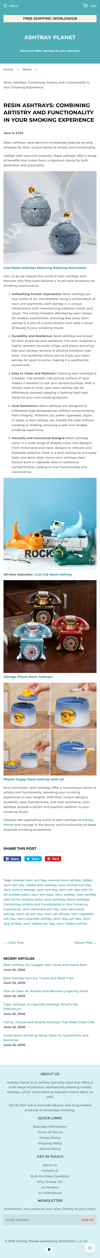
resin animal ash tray (74, 885)
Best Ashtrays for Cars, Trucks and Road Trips (38, 978)
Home (8, 69)
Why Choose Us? (50, 1182)
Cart (93, 6)
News (27, 69)
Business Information (50, 1126)
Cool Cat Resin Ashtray (53, 574)
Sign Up (87, 1220)
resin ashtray (65, 894)
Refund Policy (50, 1149)
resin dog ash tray (67, 918)
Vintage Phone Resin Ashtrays (28, 677)
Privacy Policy (50, 1137)
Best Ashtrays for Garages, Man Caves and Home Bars (45, 965)
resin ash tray (47, 889)
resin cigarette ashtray (34, 918)
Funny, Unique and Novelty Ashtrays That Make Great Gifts (49, 1022)
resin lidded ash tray (39, 923)
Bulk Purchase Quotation (50, 1176)
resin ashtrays (54, 899)
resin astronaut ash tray (40, 909)
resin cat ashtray (57, 914)
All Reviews (50, 1187)
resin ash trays (42, 894)
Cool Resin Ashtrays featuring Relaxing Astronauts (44, 268)
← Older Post (13, 942)
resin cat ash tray (29, 914)
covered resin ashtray (64, 880)
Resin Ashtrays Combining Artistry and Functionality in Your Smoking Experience (46, 904)
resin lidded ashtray (72, 923)
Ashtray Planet (50, 37)
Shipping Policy (50, 1143)
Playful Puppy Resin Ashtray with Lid (33, 779)
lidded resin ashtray (41, 885)
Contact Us (50, 1170)
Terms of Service (50, 1132)
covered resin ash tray (29, 880)
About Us (50, 1165)
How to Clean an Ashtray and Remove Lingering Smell (45, 991)
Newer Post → (86, 942)
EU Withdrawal (50, 1193)
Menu (13, 6)
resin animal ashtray (19, 889)
